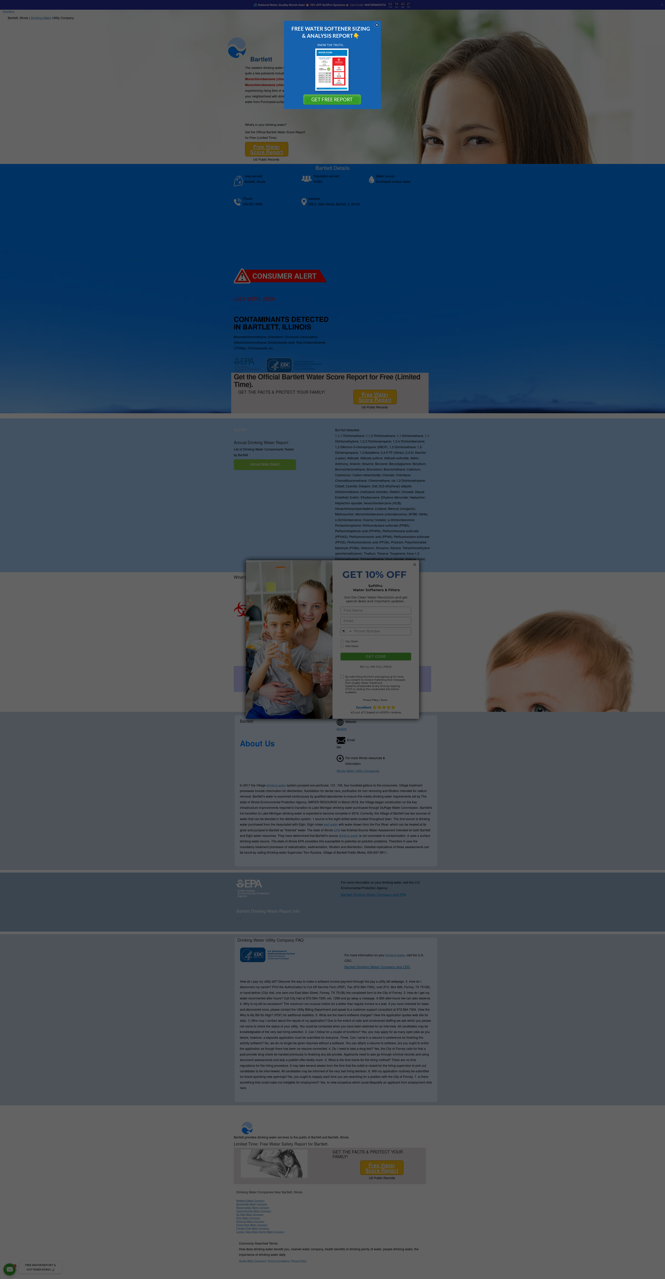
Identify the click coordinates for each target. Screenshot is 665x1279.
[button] (377, 25)
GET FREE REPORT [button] (332, 99)
